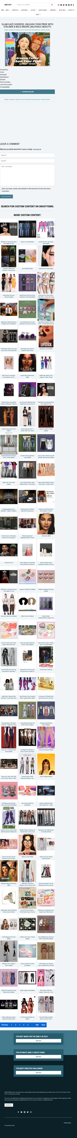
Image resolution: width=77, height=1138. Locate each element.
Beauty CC (71, 10)
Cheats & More (43, 10)
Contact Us (9, 1105)
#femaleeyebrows (35, 30)
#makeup (43, 30)
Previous (5, 1025)
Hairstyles (15, 10)
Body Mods (24, 10)
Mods (7, 10)
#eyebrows (12, 30)
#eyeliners (18, 30)
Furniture (53, 10)
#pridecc (48, 30)
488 (37, 1025)
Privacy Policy (67, 1123)
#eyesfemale (27, 30)
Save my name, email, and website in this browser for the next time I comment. (26, 190)
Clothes (33, 10)
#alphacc (6, 30)
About (37, 14)
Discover (38, 1041)
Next (43, 1025)
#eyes (22, 30)
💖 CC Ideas (62, 10)
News (2, 10)
